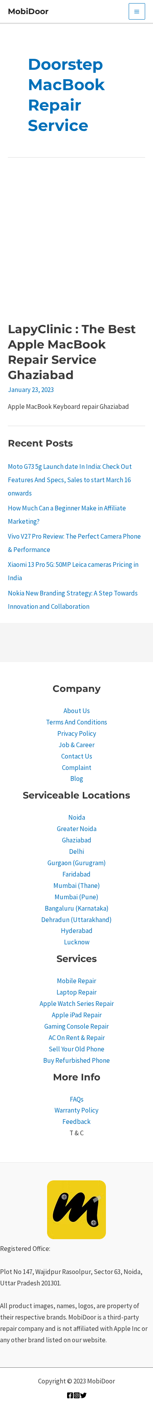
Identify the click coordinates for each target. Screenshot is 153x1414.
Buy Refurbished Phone (76, 1060)
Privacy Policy (76, 733)
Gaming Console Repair (76, 1026)
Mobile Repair (76, 981)
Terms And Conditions (76, 722)
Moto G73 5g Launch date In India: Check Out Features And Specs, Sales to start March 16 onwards (70, 479)
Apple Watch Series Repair (77, 1003)
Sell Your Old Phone (76, 1049)
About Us (77, 710)
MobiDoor (28, 11)
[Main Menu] (137, 11)
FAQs (77, 1099)
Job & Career (76, 745)
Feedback (76, 1121)
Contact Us (76, 756)
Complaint (76, 767)
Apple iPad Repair (77, 1015)
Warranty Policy (76, 1110)
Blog (76, 778)
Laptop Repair (76, 992)
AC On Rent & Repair (77, 1037)
